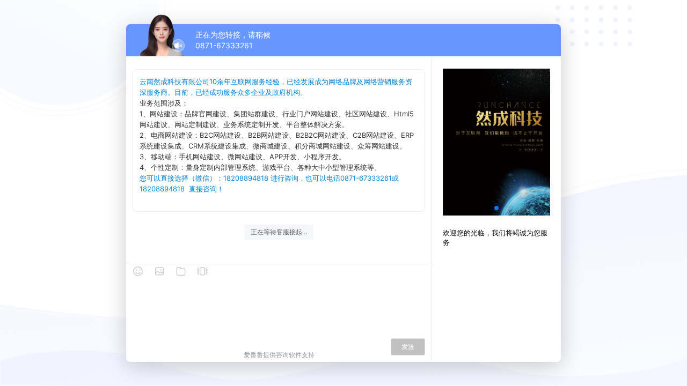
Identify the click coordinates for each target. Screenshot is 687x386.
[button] (496, 208)
